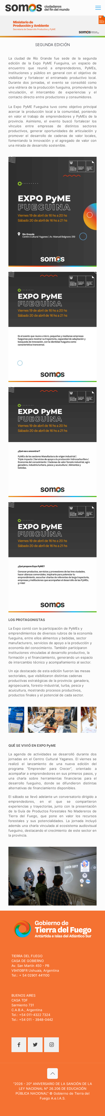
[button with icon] (18, 1044)
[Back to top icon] (52, 1073)
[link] (52, 212)
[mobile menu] (98, 7)
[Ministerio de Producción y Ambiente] (37, 7)
